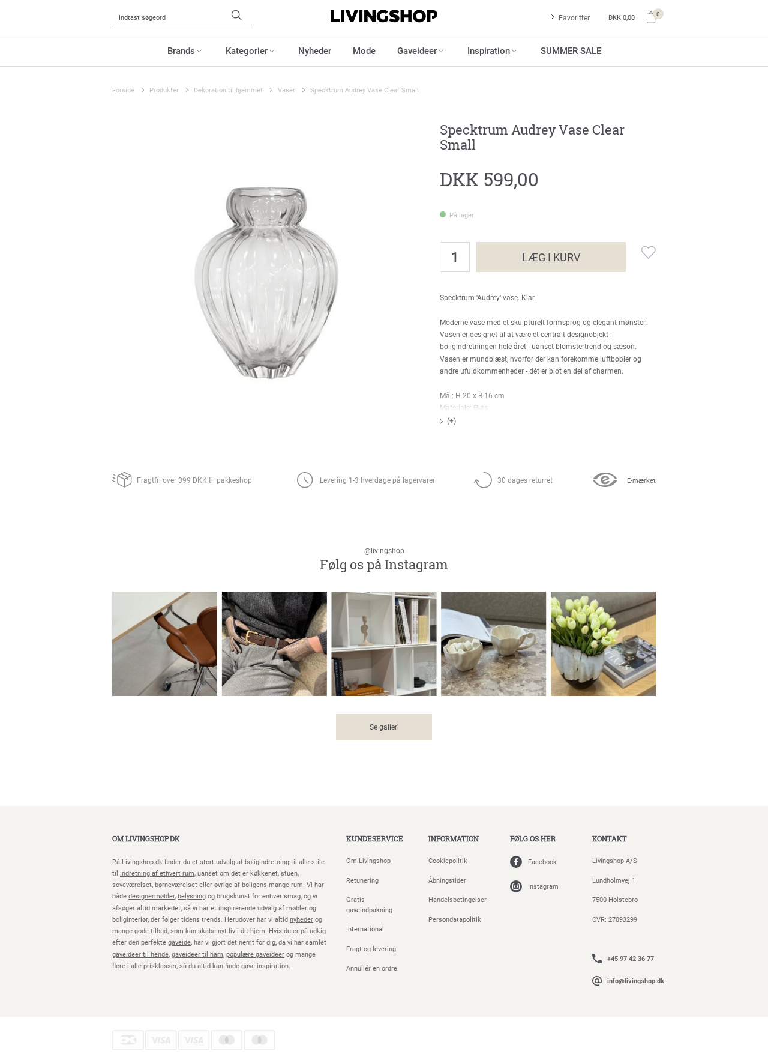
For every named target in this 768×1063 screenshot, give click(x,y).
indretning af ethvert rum (157, 872)
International (365, 928)
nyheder (301, 919)
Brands (181, 50)
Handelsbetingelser (457, 899)
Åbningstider (447, 880)
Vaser (286, 89)
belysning (192, 895)
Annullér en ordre (371, 967)
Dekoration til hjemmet (228, 89)
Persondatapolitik (454, 919)
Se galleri (384, 726)
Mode (364, 50)
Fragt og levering (371, 948)
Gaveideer (417, 50)
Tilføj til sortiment (641, 252)
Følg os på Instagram (384, 559)
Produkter (164, 89)
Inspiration (488, 50)
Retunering (362, 880)
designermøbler (151, 895)
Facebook (542, 861)
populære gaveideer (255, 954)
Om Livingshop (368, 860)
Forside (123, 89)
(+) (451, 420)
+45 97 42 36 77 (630, 958)
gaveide (179, 941)
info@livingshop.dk (635, 980)
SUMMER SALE (571, 50)
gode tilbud (150, 930)
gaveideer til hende (140, 954)
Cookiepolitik (447, 860)
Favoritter (574, 17)
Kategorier (247, 50)
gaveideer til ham (197, 954)
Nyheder (314, 50)
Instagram (543, 886)
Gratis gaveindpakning (369, 904)
